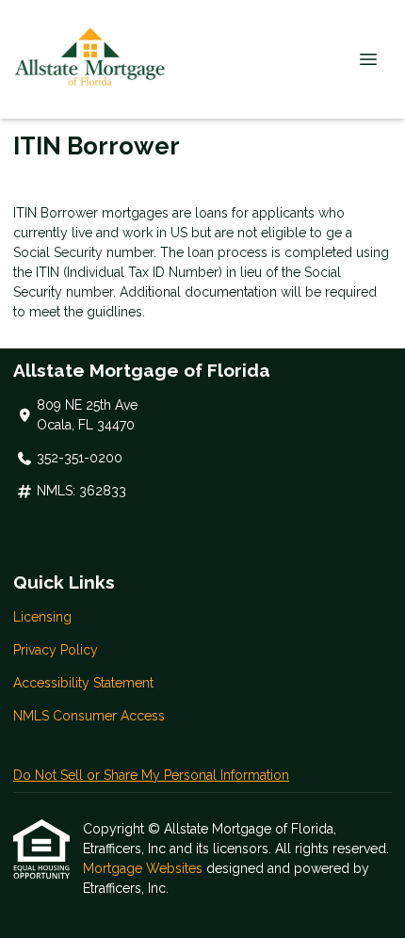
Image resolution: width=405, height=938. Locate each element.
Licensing (42, 616)
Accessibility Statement (83, 682)
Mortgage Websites (144, 868)
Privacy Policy (55, 649)
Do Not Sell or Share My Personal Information (151, 775)
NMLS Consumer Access (89, 715)
